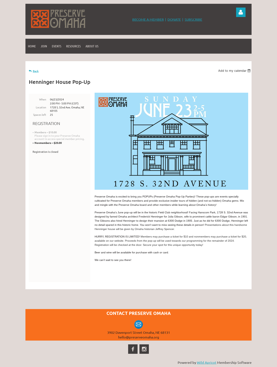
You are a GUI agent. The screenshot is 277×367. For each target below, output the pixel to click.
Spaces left (39, 114)
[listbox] (235, 70)
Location (41, 107)
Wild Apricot (206, 362)
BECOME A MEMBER (148, 19)
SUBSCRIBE (193, 19)
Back (36, 71)
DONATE (174, 19)
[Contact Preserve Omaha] (138, 328)
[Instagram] (144, 349)
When (42, 99)
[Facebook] (133, 349)
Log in (241, 12)
